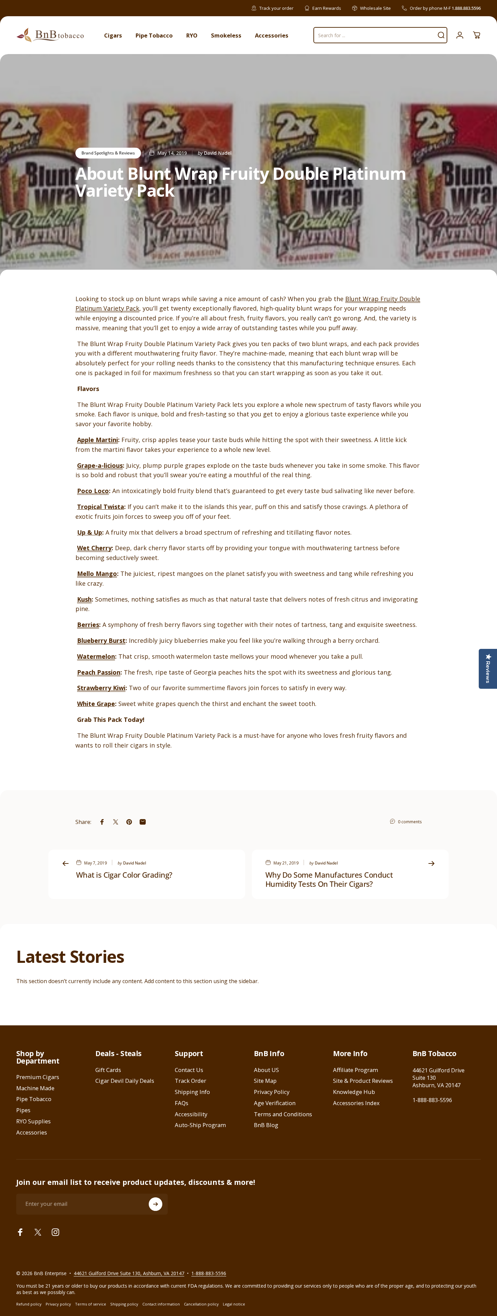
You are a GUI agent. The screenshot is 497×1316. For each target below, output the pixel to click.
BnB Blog (266, 1125)
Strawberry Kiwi (101, 688)
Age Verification (274, 1103)
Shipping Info (192, 1092)
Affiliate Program (355, 1070)
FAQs (181, 1103)
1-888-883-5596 (432, 1100)
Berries (88, 624)
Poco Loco (93, 491)
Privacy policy (58, 1304)
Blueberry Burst (101, 640)
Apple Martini (97, 440)
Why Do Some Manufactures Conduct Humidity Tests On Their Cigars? (329, 879)
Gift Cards (108, 1070)
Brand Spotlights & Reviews (108, 153)
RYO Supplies (33, 1121)
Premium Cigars (37, 1077)
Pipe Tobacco (33, 1099)
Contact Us (189, 1070)
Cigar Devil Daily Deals (124, 1081)
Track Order (190, 1081)
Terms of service (90, 1304)
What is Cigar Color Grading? (124, 875)
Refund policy (29, 1304)
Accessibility (191, 1114)
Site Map (265, 1081)
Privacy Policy (271, 1092)
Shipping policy (124, 1304)
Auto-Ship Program (200, 1125)
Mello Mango (97, 573)
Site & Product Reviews (363, 1081)
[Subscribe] (155, 1204)
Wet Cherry (94, 548)
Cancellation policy (201, 1304)
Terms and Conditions (283, 1114)
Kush (84, 599)
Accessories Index (356, 1103)
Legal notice (234, 1304)
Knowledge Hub (354, 1092)
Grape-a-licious (100, 465)
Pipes (23, 1110)
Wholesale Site (375, 8)
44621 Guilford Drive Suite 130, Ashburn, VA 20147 (129, 1273)
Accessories (31, 1132)
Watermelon (96, 656)
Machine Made (35, 1088)
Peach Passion (98, 672)
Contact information (161, 1304)
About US (266, 1070)
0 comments (410, 822)
